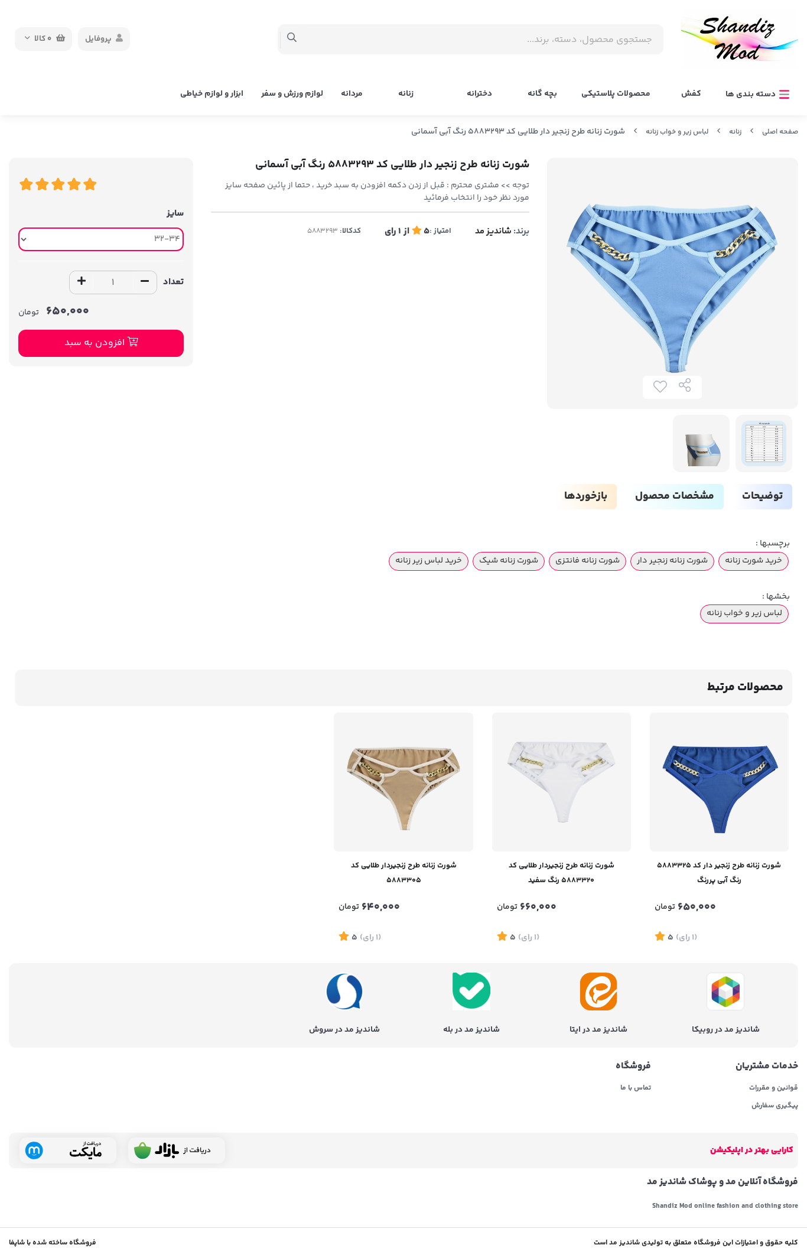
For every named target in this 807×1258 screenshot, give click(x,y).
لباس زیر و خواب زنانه (677, 132)
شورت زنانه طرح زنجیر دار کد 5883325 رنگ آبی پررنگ (719, 873)
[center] (292, 39)
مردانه (352, 93)
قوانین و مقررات (773, 1088)
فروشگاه (633, 1066)
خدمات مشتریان (767, 1066)
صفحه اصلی (780, 132)
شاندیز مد (493, 231)
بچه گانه (542, 93)
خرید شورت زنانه (753, 560)
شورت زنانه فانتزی (587, 560)
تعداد (173, 282)
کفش (691, 93)
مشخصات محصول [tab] (674, 496)
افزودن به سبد (95, 343)
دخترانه (479, 93)
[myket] (67, 1150)
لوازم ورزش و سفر (292, 93)
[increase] (81, 282)
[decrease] (145, 282)
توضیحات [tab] (762, 496)
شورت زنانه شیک (508, 560)
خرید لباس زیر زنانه (428, 560)
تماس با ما (635, 1088)
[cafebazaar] (176, 1150)
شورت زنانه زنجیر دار (672, 560)
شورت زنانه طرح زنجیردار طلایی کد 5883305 (404, 873)
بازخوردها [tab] (585, 496)
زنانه (406, 93)
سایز (175, 213)
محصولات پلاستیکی (615, 93)
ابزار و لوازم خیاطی (211, 93)
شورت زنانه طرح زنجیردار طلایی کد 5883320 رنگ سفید (561, 873)
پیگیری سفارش (774, 1106)
